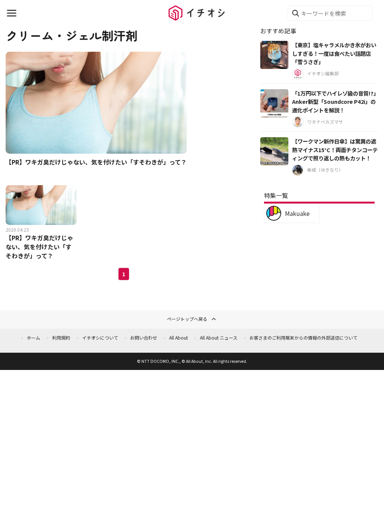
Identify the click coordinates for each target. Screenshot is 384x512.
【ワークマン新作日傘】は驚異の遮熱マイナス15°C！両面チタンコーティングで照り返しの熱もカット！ (335, 149)
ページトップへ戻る (187, 319)
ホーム (33, 337)
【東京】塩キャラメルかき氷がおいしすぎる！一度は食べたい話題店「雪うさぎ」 (334, 53)
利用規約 (61, 337)
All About (178, 337)
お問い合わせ (143, 337)
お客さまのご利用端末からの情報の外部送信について (303, 337)
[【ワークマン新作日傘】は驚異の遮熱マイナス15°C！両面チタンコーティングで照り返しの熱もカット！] (274, 151)
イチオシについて (100, 337)
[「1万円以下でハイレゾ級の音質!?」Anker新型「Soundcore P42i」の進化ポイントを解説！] (274, 103)
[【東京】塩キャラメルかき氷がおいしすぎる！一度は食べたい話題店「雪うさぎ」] (274, 55)
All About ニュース (218, 337)
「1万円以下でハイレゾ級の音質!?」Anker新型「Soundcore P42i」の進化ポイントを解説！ (334, 101)
